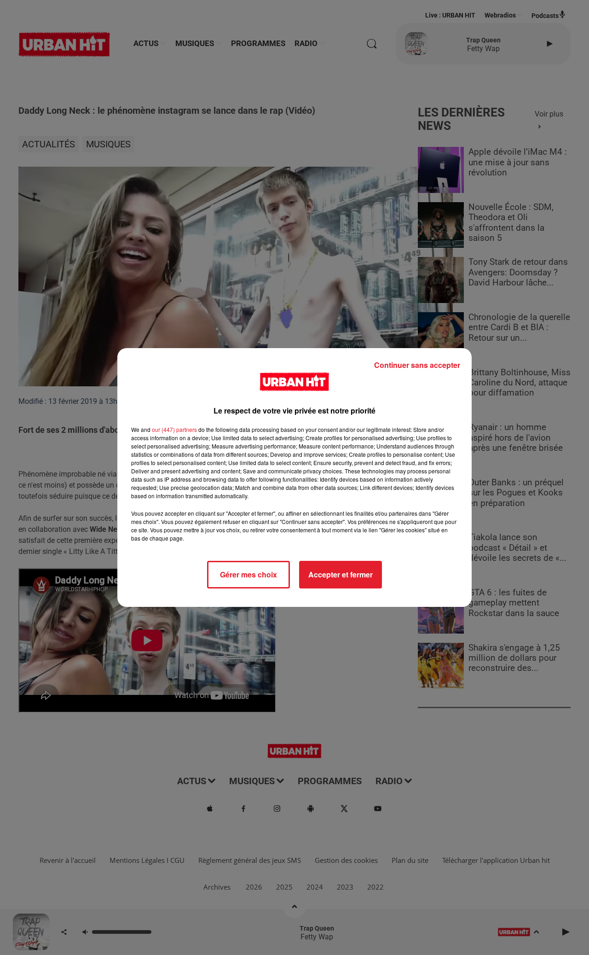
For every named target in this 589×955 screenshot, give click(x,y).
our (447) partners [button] (174, 429)
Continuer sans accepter (417, 365)
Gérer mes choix (248, 574)
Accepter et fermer (340, 574)
